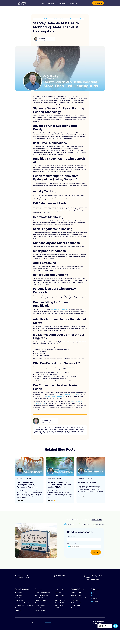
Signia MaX (58, 592)
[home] (21, 3)
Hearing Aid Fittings (40, 610)
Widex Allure (58, 598)
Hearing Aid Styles (60, 600)
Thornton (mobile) (76, 595)
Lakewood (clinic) (76, 592)
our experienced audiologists (70, 394)
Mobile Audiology (40, 598)
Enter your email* (71, 543)
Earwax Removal (40, 603)
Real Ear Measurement (41, 595)
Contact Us (18, 610)
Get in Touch (98, 3)
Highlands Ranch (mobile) (78, 598)
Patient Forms (19, 598)
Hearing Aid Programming (42, 592)
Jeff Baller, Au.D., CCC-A (49, 420)
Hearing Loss (19, 600)
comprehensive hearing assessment (55, 396)
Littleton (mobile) (76, 605)
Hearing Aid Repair (40, 605)
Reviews (17, 608)
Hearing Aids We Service (59, 606)
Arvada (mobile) (75, 600)
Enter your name (71, 536)
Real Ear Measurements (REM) (59, 309)
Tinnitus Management (41, 600)
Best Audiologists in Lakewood (24, 605)
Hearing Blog (18, 595)
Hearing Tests (39, 608)
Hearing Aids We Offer (61, 603)
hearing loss (70, 367)
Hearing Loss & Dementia (22, 603)
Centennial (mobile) (76, 603)
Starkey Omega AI (60, 595)
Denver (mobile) (75, 608)
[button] (43, 3)
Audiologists (18, 592)
